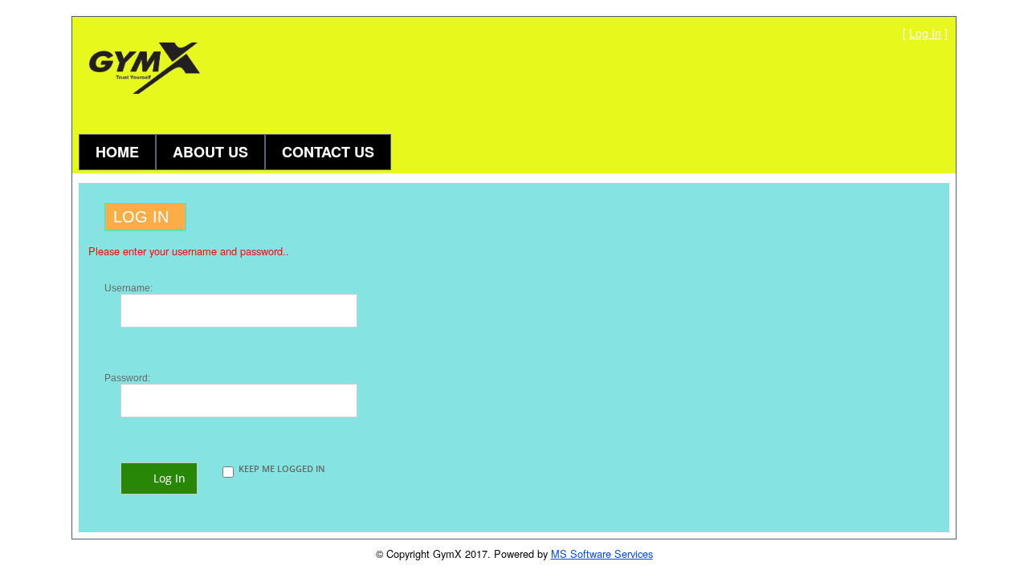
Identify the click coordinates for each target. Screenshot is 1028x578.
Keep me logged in (282, 468)
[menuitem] (117, 146)
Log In (925, 33)
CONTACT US (328, 151)
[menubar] (235, 146)
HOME (117, 151)
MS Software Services (602, 553)
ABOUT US (210, 151)
